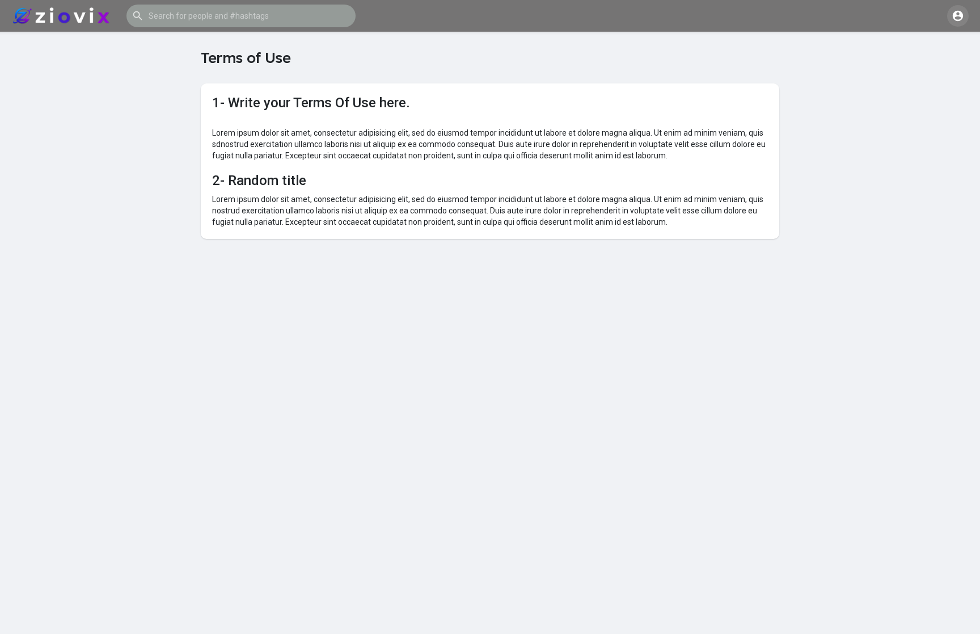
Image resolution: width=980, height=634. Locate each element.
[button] (241, 16)
